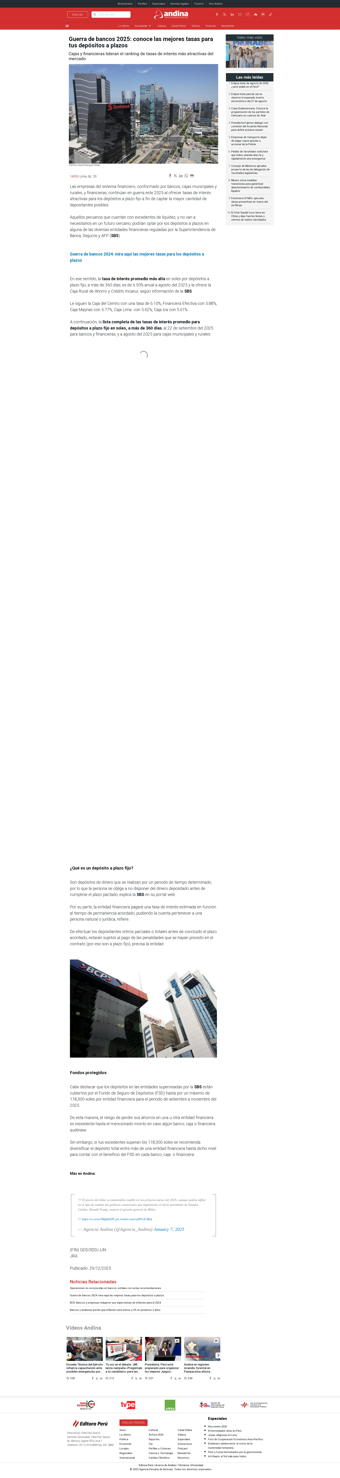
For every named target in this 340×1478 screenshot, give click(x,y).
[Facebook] (216, 14)
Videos (196, 26)
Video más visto (249, 37)
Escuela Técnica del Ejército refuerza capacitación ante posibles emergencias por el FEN (84, 1370)
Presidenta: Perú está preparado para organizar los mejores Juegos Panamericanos (162, 1370)
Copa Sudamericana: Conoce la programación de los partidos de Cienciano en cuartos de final (250, 112)
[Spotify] (263, 14)
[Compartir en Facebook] (93, 1378)
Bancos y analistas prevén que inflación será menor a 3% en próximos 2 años (115, 1310)
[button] (68, 1355)
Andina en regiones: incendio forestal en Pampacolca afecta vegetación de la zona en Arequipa (200, 1371)
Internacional (127, 1457)
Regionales (126, 1453)
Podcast (211, 26)
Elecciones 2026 (217, 1426)
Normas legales (179, 3)
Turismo (199, 3)
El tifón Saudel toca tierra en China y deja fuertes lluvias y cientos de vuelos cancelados (248, 216)
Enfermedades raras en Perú (225, 1430)
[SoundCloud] (255, 14)
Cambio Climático (159, 1457)
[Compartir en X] (97, 1378)
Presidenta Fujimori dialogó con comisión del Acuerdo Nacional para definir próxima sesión (249, 126)
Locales (124, 1448)
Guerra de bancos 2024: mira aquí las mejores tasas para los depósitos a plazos (117, 1295)
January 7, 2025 (169, 1229)
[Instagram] (247, 14)
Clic (151, 1444)
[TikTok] (270, 14)
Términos (183, 1465)
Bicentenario (125, 3)
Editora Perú (146, 1465)
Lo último (123, 26)
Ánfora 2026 (156, 1434)
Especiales (158, 3)
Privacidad (197, 1465)
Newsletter (227, 26)
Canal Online (178, 26)
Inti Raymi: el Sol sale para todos (227, 1456)
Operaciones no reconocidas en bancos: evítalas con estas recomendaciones (115, 1288)
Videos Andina (83, 1328)
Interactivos (185, 1444)
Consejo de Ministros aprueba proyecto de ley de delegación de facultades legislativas (250, 169)
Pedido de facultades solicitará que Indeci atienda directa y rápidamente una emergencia (249, 155)
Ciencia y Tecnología (161, 1453)
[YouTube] (239, 14)
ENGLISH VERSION (133, 1422)
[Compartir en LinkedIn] (101, 1378)
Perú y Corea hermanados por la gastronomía (235, 1452)
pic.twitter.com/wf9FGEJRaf (133, 1219)
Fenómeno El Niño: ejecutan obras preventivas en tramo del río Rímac (249, 202)
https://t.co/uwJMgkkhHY (98, 1219)
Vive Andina (215, 3)
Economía (125, 1444)
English (77, 14)
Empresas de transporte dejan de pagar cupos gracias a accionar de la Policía (249, 141)
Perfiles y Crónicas (160, 1448)
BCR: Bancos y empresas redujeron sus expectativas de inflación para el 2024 (115, 1302)
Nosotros (183, 1457)
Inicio (123, 1430)
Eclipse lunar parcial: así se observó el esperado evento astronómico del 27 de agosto (249, 97)
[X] (224, 14)
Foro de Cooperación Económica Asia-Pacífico (235, 1439)
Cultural (153, 1430)
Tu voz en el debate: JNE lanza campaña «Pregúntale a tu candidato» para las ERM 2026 (124, 1370)
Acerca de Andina (165, 1465)
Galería (162, 26)
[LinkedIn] (232, 14)
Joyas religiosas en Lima (222, 1435)
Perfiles (142, 3)
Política (124, 1439)
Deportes (154, 1439)
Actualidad (143, 26)
